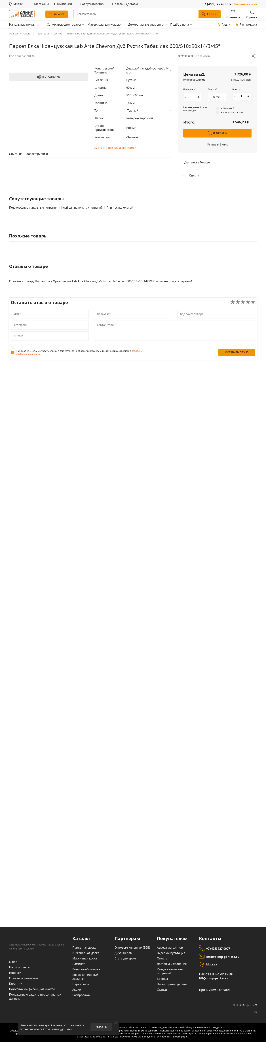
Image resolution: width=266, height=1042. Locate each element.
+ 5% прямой (228, 108)
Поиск (212, 14)
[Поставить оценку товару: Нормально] (242, 302)
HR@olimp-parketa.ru (215, 978)
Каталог (59, 14)
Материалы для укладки (104, 24)
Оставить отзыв (236, 352)
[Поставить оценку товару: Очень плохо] (232, 302)
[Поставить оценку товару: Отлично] (253, 302)
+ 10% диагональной (232, 112)
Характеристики (37, 154)
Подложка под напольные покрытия (33, 207)
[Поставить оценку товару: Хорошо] (248, 302)
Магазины (41, 4)
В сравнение (51, 76)
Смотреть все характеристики (115, 148)
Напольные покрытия (24, 24)
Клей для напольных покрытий (82, 207)
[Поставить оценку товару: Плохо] (237, 302)
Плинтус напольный (119, 207)
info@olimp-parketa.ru (222, 957)
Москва (211, 964)
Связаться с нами (245, 4)
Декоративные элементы (146, 24)
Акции (226, 24)
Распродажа (248, 24)
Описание (15, 154)
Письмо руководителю (172, 984)
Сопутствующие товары (64, 24)
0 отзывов (202, 56)
